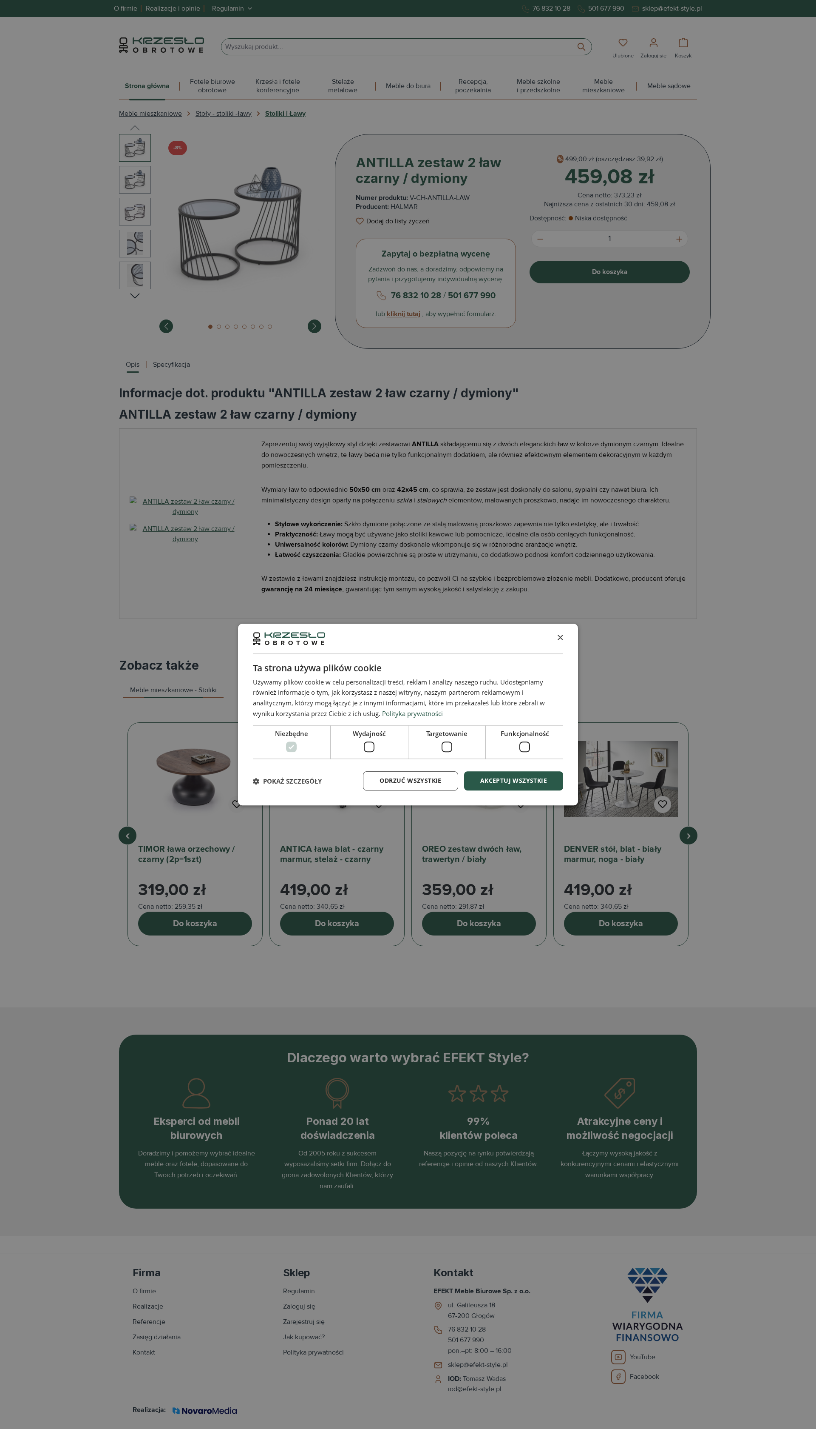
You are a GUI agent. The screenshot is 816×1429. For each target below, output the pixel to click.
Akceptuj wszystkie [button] (513, 780)
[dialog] (408, 714)
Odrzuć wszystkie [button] (410, 780)
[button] (287, 781)
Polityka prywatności (412, 713)
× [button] (560, 638)
